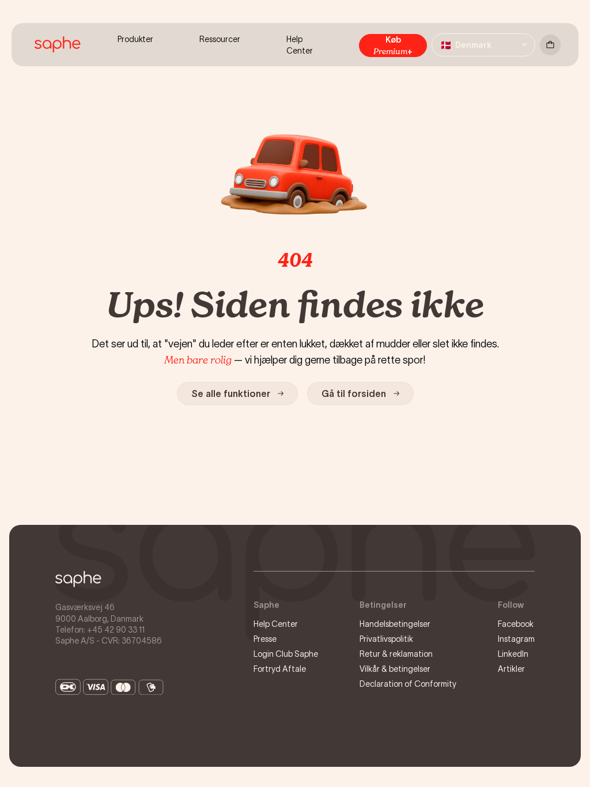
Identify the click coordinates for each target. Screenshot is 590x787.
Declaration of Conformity (408, 683)
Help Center (276, 624)
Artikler (511, 669)
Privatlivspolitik (386, 639)
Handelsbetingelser (395, 624)
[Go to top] (78, 579)
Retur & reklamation (396, 654)
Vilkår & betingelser (395, 669)
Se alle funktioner (230, 393)
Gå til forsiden (354, 393)
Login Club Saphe (286, 654)
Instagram (516, 639)
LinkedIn (513, 654)
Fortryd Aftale (280, 669)
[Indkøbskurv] (550, 45)
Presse (265, 639)
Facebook (516, 624)
